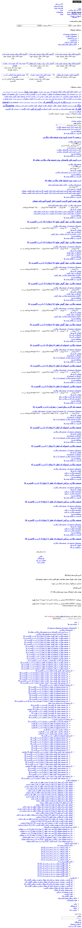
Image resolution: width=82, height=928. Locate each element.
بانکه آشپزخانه (68, 92)
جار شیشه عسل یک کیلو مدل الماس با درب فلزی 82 (49, 713)
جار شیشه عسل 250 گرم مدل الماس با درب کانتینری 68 (48, 717)
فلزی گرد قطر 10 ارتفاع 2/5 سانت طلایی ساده (56, 803)
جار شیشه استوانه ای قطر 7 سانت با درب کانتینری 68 (48, 94)
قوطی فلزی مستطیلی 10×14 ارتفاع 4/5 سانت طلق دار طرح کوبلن (49, 792)
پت (20, 109)
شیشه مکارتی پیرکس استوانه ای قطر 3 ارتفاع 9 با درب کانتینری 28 (53, 502)
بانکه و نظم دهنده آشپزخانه (67, 44)
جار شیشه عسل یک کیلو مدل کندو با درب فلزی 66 (50, 707)
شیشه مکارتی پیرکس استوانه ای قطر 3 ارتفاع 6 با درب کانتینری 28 (53, 520)
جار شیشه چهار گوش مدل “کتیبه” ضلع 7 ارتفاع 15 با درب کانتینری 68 (44, 679)
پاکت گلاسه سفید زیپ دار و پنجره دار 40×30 (52, 863)
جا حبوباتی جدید (7, 92)
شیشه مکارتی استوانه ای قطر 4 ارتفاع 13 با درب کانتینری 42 (55, 427)
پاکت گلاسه (25, 109)
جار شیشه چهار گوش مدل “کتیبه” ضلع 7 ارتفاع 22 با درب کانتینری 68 (44, 672)
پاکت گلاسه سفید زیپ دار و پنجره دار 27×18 (52, 870)
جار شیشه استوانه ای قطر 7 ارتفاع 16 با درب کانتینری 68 (48, 689)
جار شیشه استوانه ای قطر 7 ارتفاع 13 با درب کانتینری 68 (48, 691)
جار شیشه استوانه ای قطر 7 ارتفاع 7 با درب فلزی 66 (49, 748)
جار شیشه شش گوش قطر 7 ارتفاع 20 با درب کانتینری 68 (48, 768)
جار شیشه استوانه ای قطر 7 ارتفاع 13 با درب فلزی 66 (49, 742)
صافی (19, 25)
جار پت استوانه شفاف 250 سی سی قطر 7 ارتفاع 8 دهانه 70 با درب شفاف (47, 833)
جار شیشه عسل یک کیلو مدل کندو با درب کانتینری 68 (49, 705)
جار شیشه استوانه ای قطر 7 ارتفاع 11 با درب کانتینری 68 (48, 693)
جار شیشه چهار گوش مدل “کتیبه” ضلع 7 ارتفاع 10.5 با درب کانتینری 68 (43, 681)
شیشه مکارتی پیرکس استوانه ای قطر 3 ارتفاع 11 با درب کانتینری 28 (52, 483)
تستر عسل (20, 92)
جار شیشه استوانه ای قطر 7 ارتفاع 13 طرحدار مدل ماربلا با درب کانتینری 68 (41, 701)
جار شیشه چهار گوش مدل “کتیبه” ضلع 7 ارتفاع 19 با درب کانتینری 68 (44, 674)
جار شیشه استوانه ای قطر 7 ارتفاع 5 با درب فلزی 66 (49, 750)
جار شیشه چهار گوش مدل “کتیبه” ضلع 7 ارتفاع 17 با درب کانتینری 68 (44, 677)
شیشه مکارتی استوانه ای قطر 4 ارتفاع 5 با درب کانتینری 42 (56, 464)
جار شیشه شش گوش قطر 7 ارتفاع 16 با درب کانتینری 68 (48, 770)
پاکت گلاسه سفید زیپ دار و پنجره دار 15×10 (52, 876)
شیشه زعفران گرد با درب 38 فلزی (56, 729)
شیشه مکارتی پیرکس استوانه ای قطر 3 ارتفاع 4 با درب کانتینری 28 (53, 539)
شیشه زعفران (33, 102)
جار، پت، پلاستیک (75, 94)
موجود (74, 17)
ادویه (79, 92)
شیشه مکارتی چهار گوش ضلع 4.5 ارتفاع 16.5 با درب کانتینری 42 (54, 222)
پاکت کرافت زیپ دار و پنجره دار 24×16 (54, 855)
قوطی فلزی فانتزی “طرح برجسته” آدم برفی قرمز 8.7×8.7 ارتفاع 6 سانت (47, 823)
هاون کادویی (68, 894)
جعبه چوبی (74, 102)
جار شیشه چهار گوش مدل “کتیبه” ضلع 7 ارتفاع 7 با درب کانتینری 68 (44, 683)
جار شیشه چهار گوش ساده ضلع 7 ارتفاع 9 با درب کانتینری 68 (46, 762)
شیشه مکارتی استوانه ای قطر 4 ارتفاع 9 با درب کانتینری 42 (56, 386)
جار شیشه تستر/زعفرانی (72, 96)
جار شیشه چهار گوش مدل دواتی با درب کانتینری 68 (48, 99)
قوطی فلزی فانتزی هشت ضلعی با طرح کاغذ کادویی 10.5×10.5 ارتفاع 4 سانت (45, 825)
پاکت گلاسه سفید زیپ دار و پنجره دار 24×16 (52, 872)
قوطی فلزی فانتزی (35, 106)
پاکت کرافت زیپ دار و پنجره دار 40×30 (54, 847)
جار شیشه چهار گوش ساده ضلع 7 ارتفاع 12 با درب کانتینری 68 (46, 760)
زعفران (40, 102)
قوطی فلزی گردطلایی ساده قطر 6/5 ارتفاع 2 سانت (54, 817)
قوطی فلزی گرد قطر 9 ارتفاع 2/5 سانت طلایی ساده (54, 805)
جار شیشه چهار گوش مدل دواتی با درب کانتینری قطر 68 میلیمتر (50, 776)
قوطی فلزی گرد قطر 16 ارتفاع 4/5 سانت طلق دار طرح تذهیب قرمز (49, 786)
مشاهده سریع (76, 131)
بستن (79, 8)
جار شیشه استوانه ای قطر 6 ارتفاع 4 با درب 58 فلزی (49, 727)
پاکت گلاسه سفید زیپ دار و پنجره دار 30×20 (52, 868)
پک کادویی (73, 40)
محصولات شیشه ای (70, 34)
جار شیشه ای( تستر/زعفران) (56, 411)
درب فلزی (65, 102)
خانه (79, 114)
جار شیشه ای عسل (10, 94)
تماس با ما (41, 562)
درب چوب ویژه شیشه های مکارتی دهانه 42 (63, 180)
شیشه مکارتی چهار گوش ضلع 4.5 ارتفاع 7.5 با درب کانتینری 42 (54, 304)
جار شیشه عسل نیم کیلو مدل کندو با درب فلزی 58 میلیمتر (47, 709)
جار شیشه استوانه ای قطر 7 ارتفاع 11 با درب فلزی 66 (49, 744)
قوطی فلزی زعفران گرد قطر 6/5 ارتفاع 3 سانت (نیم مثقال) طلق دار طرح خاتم (45, 815)
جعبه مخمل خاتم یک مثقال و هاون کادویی (58, 888)
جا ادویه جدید (14, 92)
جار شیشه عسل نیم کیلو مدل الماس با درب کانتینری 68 (48, 715)
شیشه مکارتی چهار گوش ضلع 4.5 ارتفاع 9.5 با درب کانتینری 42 (54, 283)
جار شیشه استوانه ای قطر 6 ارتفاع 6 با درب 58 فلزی (49, 723)
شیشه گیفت (70, 105)
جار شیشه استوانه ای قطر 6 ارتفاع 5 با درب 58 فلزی (49, 725)
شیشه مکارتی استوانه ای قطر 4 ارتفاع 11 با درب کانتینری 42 (55, 366)
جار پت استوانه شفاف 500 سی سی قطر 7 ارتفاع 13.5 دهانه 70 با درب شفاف (46, 829)
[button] (74, 148)
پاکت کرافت (36, 109)
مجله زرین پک (41, 560)
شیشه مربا (13, 102)
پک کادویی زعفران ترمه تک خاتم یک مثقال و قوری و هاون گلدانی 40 (49, 886)
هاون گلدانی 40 (67, 896)
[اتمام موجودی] (74, 417)
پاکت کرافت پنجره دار (65, 845)
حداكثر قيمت (47, 25)
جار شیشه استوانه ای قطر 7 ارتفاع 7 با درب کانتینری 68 (48, 697)
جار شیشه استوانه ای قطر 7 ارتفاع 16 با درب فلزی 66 (49, 740)
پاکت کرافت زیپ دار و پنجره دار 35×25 (54, 849)
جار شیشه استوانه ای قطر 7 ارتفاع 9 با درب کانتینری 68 (48, 695)
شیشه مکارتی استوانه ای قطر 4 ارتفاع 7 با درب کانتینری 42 (56, 446)
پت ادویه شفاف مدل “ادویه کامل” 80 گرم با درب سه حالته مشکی (49, 841)
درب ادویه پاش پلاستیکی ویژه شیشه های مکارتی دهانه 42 (57, 160)
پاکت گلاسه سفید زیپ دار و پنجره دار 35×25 (52, 866)
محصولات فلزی (71, 36)
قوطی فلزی (47, 106)
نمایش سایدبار (76, 121)
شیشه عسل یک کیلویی (24, 102)
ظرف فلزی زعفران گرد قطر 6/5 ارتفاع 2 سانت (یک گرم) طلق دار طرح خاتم (45, 819)
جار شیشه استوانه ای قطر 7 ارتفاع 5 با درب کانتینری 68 (48, 699)
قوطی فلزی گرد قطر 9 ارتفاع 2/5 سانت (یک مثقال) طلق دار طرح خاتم (48, 807)
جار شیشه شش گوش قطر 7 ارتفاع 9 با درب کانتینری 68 (48, 772)
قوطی (64, 106)
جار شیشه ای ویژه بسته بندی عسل (60, 703)
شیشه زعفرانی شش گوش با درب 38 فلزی (53, 733)
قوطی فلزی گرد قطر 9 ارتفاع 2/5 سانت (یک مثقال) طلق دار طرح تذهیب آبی (46, 811)
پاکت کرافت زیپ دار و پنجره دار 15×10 (54, 859)
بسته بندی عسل (31, 91)
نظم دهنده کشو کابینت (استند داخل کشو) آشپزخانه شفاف (56, 201)
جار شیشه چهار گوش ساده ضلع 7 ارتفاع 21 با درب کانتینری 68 (46, 754)
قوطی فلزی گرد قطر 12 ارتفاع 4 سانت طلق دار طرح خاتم (52, 798)
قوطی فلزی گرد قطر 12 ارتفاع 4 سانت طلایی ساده (54, 800)
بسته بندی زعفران (44, 92)
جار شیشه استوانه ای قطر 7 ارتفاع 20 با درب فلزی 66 (49, 737)
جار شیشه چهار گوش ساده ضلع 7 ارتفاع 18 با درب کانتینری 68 (46, 756)
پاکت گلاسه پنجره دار (65, 861)
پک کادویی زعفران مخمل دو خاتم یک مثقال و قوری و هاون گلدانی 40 (48, 880)
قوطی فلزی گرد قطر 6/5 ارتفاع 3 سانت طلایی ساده (54, 813)
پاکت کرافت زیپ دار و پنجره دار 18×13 (54, 857)
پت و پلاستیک (72, 38)
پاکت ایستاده (47, 109)
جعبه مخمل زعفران (17, 99)
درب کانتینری (51, 101)
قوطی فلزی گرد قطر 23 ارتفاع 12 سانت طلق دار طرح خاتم (51, 782)
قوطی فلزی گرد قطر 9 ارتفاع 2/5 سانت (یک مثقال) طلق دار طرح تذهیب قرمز (45, 809)
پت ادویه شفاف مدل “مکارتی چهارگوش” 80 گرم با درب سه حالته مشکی (47, 839)
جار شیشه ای (22, 94)
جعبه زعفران (28, 99)
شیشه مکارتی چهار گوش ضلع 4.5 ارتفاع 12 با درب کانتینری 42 (55, 263)
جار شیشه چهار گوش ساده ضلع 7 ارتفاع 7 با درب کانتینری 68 (46, 764)
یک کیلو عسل (72, 111)
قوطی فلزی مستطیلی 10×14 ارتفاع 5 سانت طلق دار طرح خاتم (50, 790)
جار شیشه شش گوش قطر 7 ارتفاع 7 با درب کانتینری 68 (48, 774)
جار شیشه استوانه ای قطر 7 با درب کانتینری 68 (56, 685)
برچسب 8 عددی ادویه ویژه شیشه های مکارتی (62, 137)
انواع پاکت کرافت (70, 42)
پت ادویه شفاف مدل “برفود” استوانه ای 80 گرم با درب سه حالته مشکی (47, 837)
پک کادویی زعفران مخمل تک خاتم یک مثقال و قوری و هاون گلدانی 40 (48, 884)
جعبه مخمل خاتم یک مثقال (63, 890)
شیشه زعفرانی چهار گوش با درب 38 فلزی (53, 731)
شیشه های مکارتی (74, 141)
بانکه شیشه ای (56, 92)
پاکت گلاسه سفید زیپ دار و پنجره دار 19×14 (52, 874)
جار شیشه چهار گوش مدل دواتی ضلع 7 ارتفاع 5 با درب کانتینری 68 (44, 778)
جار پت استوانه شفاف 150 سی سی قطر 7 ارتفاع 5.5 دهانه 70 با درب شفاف (46, 835)
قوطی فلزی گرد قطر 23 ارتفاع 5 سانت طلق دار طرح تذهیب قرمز (49, 784)
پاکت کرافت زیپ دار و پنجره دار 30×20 (54, 851)
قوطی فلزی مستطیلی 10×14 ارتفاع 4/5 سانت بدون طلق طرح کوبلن (48, 794)
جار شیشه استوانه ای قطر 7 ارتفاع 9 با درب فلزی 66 (49, 746)
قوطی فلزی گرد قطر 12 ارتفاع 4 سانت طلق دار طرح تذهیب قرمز (49, 796)
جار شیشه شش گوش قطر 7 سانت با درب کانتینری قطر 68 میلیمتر (49, 766)
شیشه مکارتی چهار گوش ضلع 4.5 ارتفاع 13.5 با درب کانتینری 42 (54, 242)
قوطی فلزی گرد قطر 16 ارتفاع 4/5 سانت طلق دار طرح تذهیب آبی (49, 788)
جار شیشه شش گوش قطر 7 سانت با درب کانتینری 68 (45, 96)
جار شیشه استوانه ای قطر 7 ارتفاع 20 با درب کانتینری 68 (48, 687)
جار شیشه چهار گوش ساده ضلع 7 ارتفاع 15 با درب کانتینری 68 (46, 758)
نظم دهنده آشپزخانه (68, 109)
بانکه (76, 92)
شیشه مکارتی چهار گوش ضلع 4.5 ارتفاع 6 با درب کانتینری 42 (55, 324)
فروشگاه (41, 558)
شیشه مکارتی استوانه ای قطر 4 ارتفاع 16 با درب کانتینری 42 (55, 345)
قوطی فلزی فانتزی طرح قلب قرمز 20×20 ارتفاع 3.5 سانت (52, 821)
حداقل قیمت (76, 25)
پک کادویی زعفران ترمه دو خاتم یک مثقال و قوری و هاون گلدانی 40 (49, 882)
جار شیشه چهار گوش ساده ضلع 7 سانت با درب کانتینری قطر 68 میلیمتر (47, 752)
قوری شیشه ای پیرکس (64, 892)
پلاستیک (16, 109)
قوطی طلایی (56, 106)
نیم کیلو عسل (56, 109)
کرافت (78, 111)
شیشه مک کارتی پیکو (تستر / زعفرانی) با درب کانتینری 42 (57, 407)
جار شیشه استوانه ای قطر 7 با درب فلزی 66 (57, 735)
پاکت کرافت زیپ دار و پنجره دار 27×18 (54, 853)
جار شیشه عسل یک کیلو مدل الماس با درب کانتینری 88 (48, 711)
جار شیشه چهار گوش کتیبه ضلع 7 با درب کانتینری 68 (54, 670)
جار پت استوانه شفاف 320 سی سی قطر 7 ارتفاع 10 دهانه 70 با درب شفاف (46, 831)
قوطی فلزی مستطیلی (21, 106)
